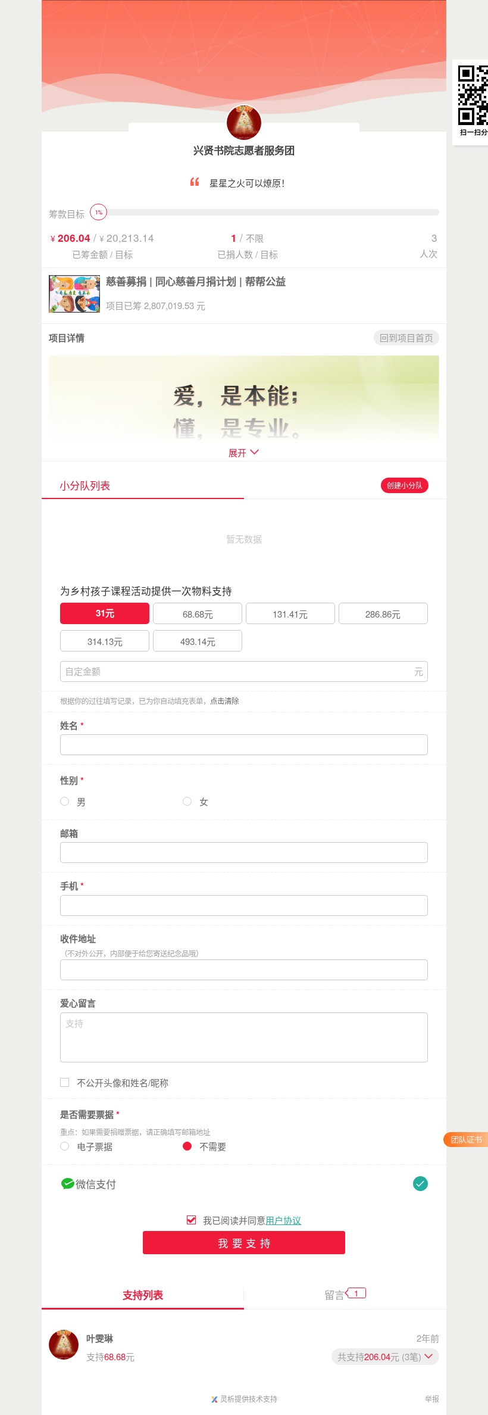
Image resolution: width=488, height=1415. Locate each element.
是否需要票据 (90, 1114)
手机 (72, 885)
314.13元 (105, 641)
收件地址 (78, 938)
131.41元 (290, 613)
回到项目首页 (406, 337)
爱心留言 (78, 1003)
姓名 (72, 725)
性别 (72, 780)
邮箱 (69, 833)
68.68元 (198, 613)
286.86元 (383, 613)
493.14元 (197, 641)
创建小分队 (405, 485)
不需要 (212, 1146)
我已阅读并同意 (252, 1220)
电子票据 (94, 1146)
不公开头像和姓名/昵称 (122, 1082)
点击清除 (224, 701)
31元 (105, 612)
